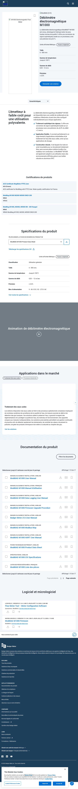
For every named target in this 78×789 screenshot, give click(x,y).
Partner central (6, 738)
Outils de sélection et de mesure (11, 696)
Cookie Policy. (49, 779)
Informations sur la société (9, 712)
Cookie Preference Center (12, 783)
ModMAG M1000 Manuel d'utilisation (26, 488)
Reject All (45, 783)
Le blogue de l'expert (7, 692)
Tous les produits (7, 663)
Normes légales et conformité (10, 718)
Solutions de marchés (8, 677)
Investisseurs (5, 722)
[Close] (65, 769)
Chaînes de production (8, 673)
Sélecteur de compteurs (8, 689)
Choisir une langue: (8, 750)
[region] (35, 777)
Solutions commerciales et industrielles (13, 670)
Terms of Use (28, 775)
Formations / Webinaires (9, 741)
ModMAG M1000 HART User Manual (25, 537)
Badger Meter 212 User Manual (23, 518)
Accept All (59, 783)
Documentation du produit (9, 686)
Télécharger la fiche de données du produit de (26, 237)
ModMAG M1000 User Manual (23, 478)
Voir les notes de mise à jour (27, 608)
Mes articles (5, 699)
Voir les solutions (10, 429)
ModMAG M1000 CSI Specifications (25, 557)
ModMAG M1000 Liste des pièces (24, 567)
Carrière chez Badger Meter (10, 725)
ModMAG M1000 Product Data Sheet (26, 547)
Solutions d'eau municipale (9, 666)
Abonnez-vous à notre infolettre (11, 703)
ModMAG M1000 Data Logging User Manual (29, 498)
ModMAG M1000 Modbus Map (23, 527)
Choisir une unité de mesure (10, 747)
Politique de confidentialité (8, 767)
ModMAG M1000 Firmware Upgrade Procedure (30, 508)
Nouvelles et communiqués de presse (12, 715)
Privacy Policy (51, 775)
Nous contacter (6, 734)
